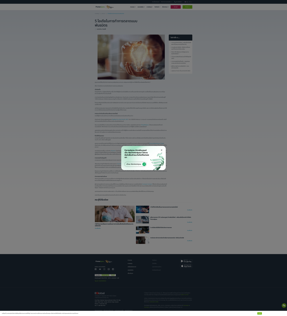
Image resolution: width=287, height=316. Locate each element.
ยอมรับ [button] (259, 313)
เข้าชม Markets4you (133, 164)
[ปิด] (161, 150)
